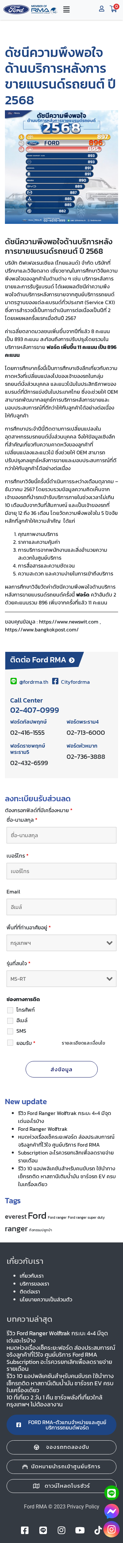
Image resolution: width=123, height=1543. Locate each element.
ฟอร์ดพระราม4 (83, 722)
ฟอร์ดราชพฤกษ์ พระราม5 (27, 749)
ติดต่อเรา (30, 1291)
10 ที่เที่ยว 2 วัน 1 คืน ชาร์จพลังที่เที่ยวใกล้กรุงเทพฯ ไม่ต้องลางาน (54, 1401)
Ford (37, 1215)
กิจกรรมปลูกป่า (40, 1230)
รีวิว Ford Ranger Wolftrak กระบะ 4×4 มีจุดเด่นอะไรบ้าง (57, 1337)
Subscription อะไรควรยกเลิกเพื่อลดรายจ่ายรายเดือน (59, 1365)
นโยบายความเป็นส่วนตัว (46, 1299)
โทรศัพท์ (25, 1009)
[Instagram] (111, 1529)
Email (13, 891)
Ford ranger (57, 1217)
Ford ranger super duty (86, 1217)
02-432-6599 (29, 763)
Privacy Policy (83, 1506)
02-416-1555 (27, 732)
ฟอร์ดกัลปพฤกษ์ (28, 722)
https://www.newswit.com (68, 621)
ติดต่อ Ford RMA (38, 659)
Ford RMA (35, 1506)
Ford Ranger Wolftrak (43, 1129)
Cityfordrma (75, 682)
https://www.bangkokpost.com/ (42, 629)
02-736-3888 (86, 756)
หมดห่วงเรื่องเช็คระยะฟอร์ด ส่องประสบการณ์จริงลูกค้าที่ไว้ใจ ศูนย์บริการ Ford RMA (66, 1141)
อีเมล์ (22, 1020)
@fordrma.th (34, 682)
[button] (66, 9)
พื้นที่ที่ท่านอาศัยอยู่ (29, 927)
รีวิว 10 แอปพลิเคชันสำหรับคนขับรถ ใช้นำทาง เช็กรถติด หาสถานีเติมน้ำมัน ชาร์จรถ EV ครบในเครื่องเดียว (67, 1176)
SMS (21, 1030)
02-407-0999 (34, 710)
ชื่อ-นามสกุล (22, 819)
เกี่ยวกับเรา (32, 1276)
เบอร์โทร (18, 855)
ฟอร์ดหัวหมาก (82, 746)
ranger (16, 1228)
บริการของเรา (34, 1284)
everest (16, 1216)
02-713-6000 (86, 732)
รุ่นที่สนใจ (19, 963)
